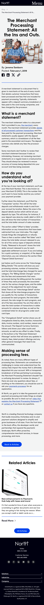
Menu (37, 3)
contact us (8, 404)
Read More (8, 520)
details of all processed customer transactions (22, 129)
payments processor (17, 386)
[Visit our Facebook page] (13, 561)
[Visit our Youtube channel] (23, 561)
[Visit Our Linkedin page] (18, 561)
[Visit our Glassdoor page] (28, 561)
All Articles (22, 530)
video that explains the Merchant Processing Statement (21, 399)
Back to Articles (12, 444)
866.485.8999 (22, 557)
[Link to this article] (18, 75)
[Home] (6, 3)
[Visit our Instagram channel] (8, 561)
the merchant (27, 125)
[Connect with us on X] (33, 561)
